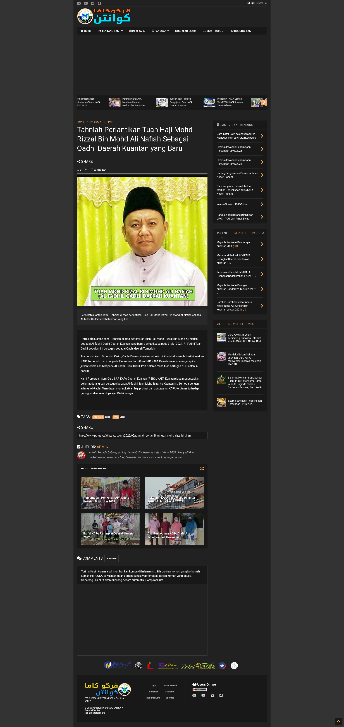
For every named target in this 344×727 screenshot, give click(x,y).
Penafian (153, 691)
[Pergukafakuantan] (79, 3)
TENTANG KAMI (110, 31)
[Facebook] (99, 3)
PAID (111, 122)
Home (80, 122)
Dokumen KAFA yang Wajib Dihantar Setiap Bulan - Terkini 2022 (171, 499)
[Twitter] (92, 3)
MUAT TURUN (214, 31)
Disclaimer (169, 691)
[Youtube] (86, 3)
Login (153, 685)
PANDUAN (160, 31)
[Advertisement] (202, 17)
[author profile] (86, 170)
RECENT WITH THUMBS (237, 324)
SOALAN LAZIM (187, 31)
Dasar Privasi (170, 685)
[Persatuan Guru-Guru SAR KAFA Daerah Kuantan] (104, 22)
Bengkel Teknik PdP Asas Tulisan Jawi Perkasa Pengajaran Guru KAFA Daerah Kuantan (153, 100)
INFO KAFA (138, 31)
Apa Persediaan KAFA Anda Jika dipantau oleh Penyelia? (169, 535)
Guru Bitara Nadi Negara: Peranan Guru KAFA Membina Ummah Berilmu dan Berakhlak (106, 100)
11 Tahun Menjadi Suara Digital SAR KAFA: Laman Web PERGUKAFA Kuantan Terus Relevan (201, 100)
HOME (87, 31)
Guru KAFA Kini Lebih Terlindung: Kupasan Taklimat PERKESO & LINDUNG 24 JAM (244, 338)
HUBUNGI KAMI (243, 31)
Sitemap (170, 698)
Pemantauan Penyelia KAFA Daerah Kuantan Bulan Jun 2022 (107, 499)
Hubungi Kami (153, 698)
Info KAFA (96, 122)
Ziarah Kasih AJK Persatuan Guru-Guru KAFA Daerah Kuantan (246, 102)
